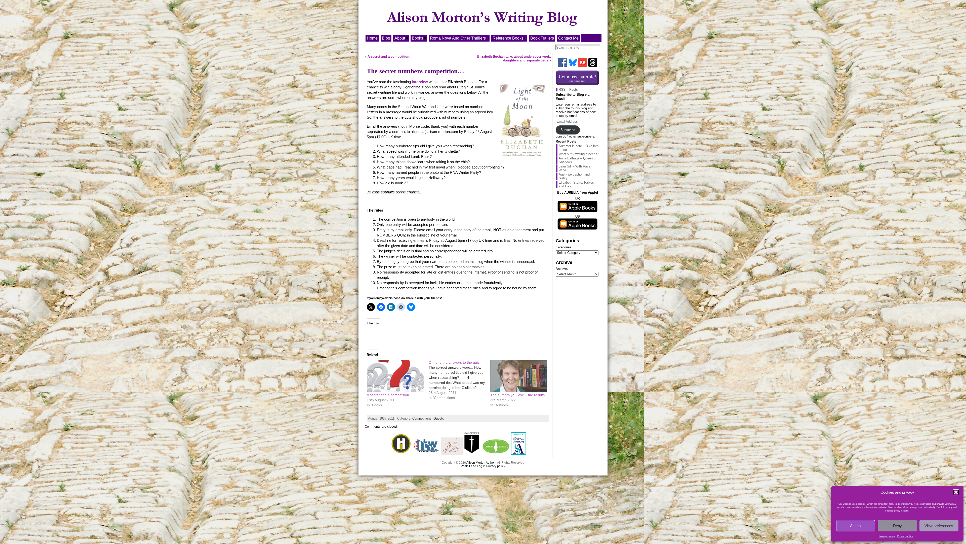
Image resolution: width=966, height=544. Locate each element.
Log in (481, 466)
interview (420, 82)
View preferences (938, 526)
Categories (563, 247)
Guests (438, 418)
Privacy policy (887, 536)
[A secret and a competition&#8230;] (395, 376)
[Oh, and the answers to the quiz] (460, 380)
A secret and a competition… (390, 56)
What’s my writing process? (579, 154)
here (905, 510)
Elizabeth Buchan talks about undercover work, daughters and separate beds (514, 58)
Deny (897, 526)
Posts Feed (468, 466)
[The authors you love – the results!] (518, 376)
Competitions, (422, 418)
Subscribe (567, 130)
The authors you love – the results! (518, 395)
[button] (955, 492)
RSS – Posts (568, 89)
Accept (856, 526)
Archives (562, 268)
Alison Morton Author (480, 462)
